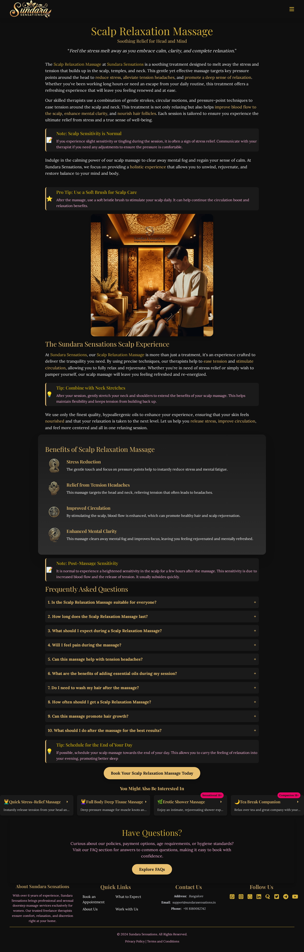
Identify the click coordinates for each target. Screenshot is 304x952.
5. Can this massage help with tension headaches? (152, 659)
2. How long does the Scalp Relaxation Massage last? (152, 616)
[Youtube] (294, 896)
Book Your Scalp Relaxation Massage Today (152, 773)
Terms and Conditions (163, 941)
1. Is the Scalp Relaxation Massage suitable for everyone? (152, 602)
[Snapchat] (249, 896)
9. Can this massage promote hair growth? (152, 716)
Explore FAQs (152, 869)
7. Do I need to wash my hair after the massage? (152, 687)
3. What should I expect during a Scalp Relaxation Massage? (152, 630)
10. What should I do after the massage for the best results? (152, 730)
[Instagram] (241, 896)
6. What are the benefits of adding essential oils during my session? (152, 673)
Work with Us (127, 909)
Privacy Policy (135, 941)
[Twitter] (276, 896)
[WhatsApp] (232, 896)
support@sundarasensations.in (194, 902)
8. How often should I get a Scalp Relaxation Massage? (152, 701)
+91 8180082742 (194, 909)
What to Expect (128, 896)
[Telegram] (285, 896)
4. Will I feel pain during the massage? (152, 645)
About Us (90, 909)
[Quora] (267, 896)
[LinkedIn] (258, 896)
